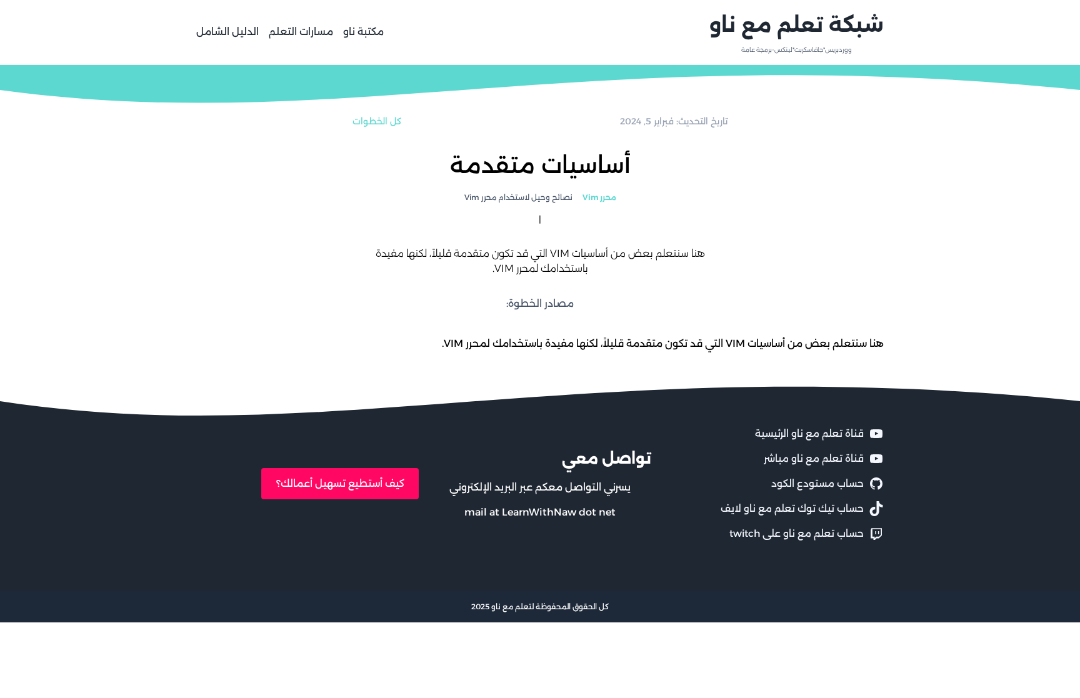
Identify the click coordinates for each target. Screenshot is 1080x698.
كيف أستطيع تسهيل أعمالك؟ (340, 483)
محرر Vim (599, 197)
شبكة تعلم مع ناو (796, 24)
